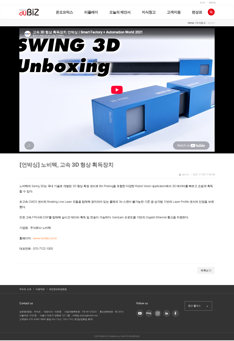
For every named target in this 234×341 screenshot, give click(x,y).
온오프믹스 (64, 12)
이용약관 (40, 289)
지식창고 (149, 12)
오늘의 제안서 (120, 12)
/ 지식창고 (200, 22)
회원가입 (212, 3)
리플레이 (91, 12)
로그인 (202, 3)
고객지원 (174, 12)
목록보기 (206, 270)
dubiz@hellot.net (89, 315)
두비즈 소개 (25, 289)
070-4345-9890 (37, 319)
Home (191, 22)
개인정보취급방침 (58, 289)
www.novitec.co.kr (45, 238)
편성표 (197, 12)
